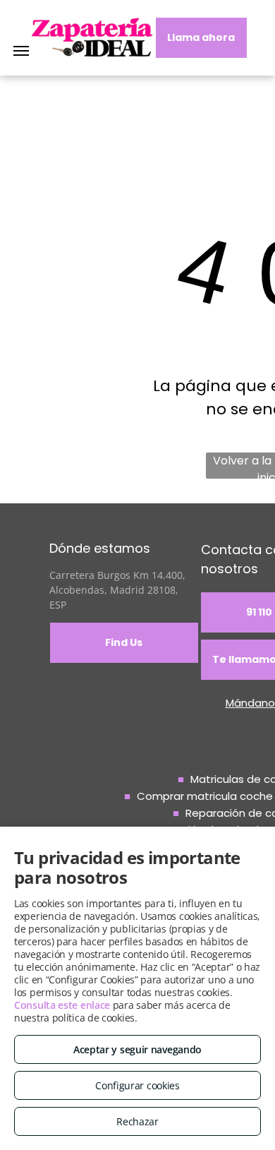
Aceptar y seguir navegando (137, 1049)
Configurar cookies (137, 1085)
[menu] (21, 51)
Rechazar (137, 1121)
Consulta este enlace (62, 1005)
